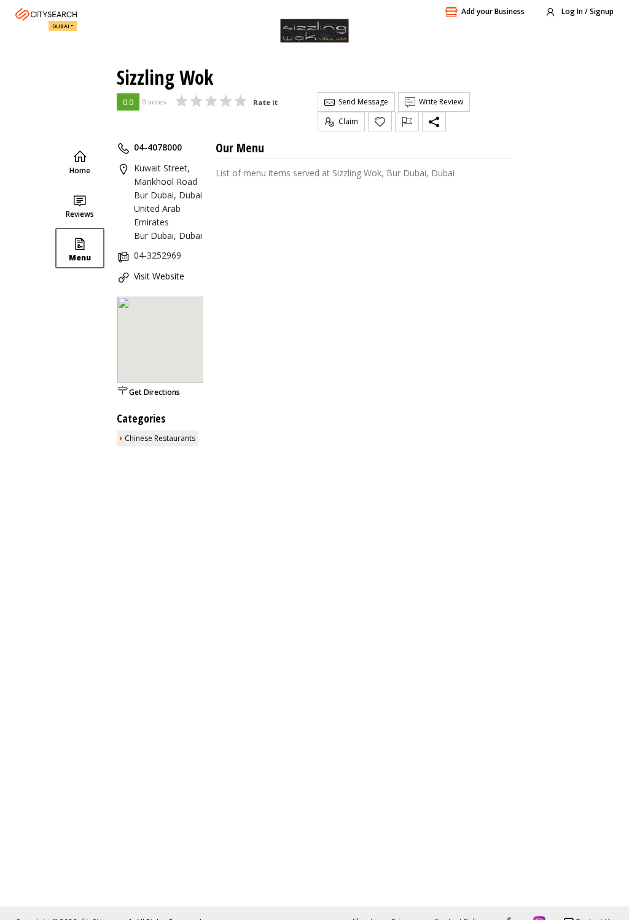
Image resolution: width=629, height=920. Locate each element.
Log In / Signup (587, 11)
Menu (80, 257)
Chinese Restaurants (160, 438)
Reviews (80, 214)
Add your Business (493, 11)
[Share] (434, 121)
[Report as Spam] (407, 121)
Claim (346, 121)
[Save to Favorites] (380, 121)
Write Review (439, 101)
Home (79, 170)
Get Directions (154, 392)
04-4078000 (158, 147)
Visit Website (159, 276)
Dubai (60, 26)
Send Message (361, 101)
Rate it (265, 102)
